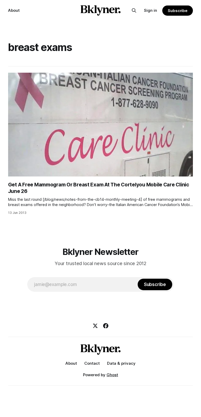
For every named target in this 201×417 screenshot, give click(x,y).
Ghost (112, 374)
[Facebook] (105, 325)
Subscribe (177, 10)
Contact (92, 363)
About (14, 10)
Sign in (150, 10)
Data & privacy (121, 363)
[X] (95, 325)
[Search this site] (134, 10)
